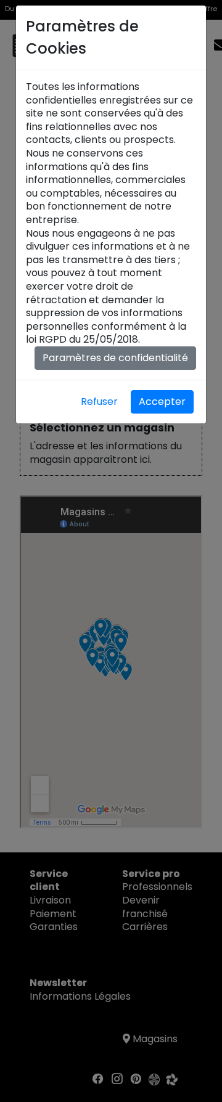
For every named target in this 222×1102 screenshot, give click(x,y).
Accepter (162, 401)
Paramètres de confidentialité (115, 358)
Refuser (99, 401)
